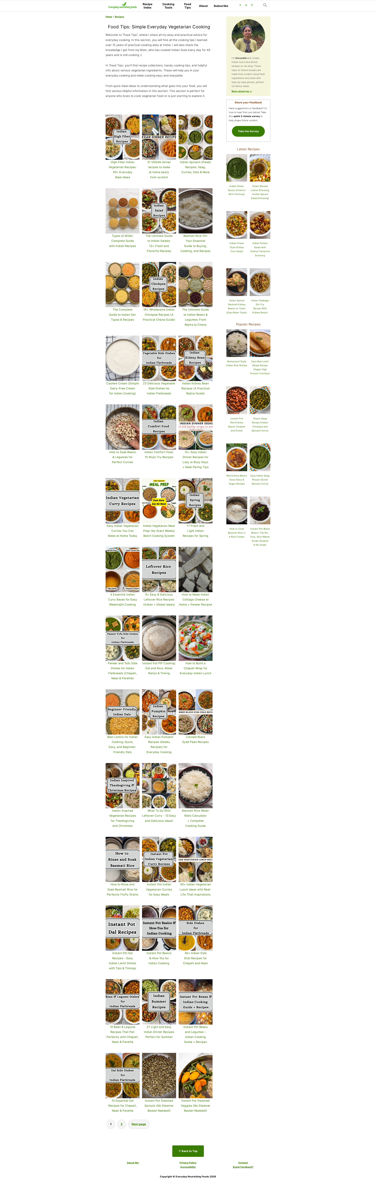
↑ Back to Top (188, 1151)
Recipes (119, 16)
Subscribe (221, 6)
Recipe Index (147, 6)
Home (109, 16)
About (203, 6)
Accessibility (188, 1167)
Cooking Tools (168, 6)
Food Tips (187, 6)
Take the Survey (248, 131)
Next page (139, 1124)
